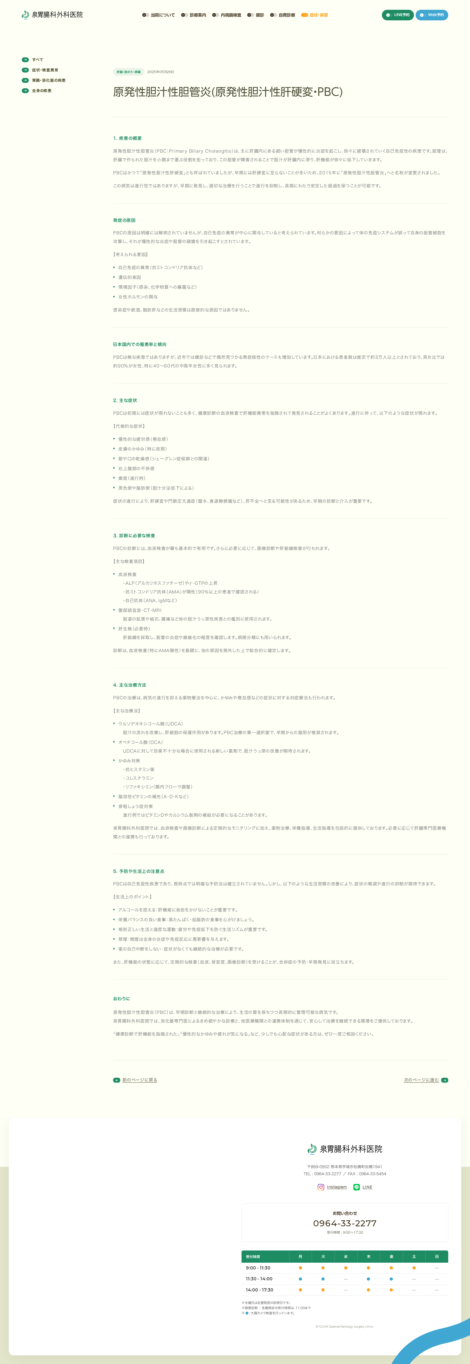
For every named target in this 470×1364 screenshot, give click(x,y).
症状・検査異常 (45, 70)
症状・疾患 (319, 15)
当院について (163, 15)
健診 (260, 15)
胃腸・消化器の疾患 (49, 80)
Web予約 (436, 15)
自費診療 (287, 15)
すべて (37, 60)
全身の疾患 (42, 91)
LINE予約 (402, 15)
